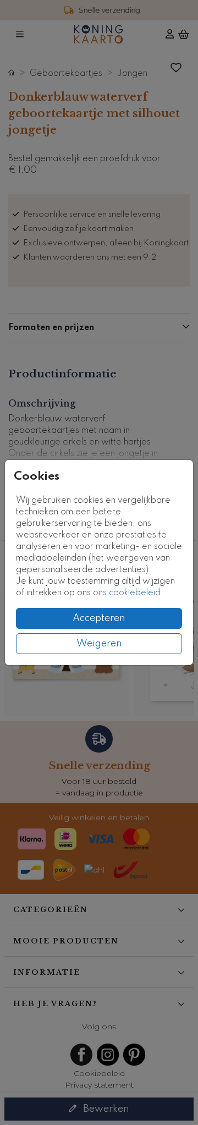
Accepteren (99, 618)
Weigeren (99, 644)
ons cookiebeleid (127, 593)
